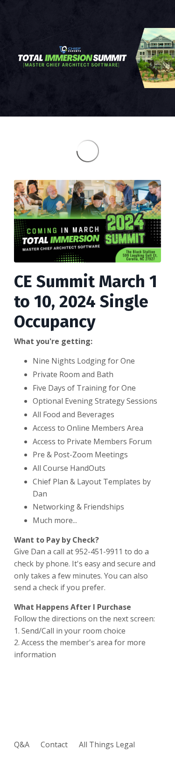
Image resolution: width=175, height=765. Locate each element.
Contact (54, 744)
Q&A (21, 744)
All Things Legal (107, 744)
